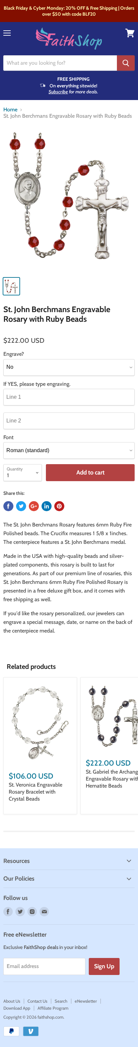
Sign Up (104, 966)
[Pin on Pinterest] (59, 506)
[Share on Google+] (34, 506)
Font (8, 437)
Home (10, 110)
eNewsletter (86, 1001)
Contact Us (37, 1001)
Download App (16, 1008)
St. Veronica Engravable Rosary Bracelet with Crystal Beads (35, 792)
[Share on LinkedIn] (47, 506)
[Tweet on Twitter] (21, 506)
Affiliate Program (53, 1008)
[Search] (126, 63)
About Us (11, 1001)
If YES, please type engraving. (36, 384)
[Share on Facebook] (8, 506)
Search (61, 1001)
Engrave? (13, 354)
